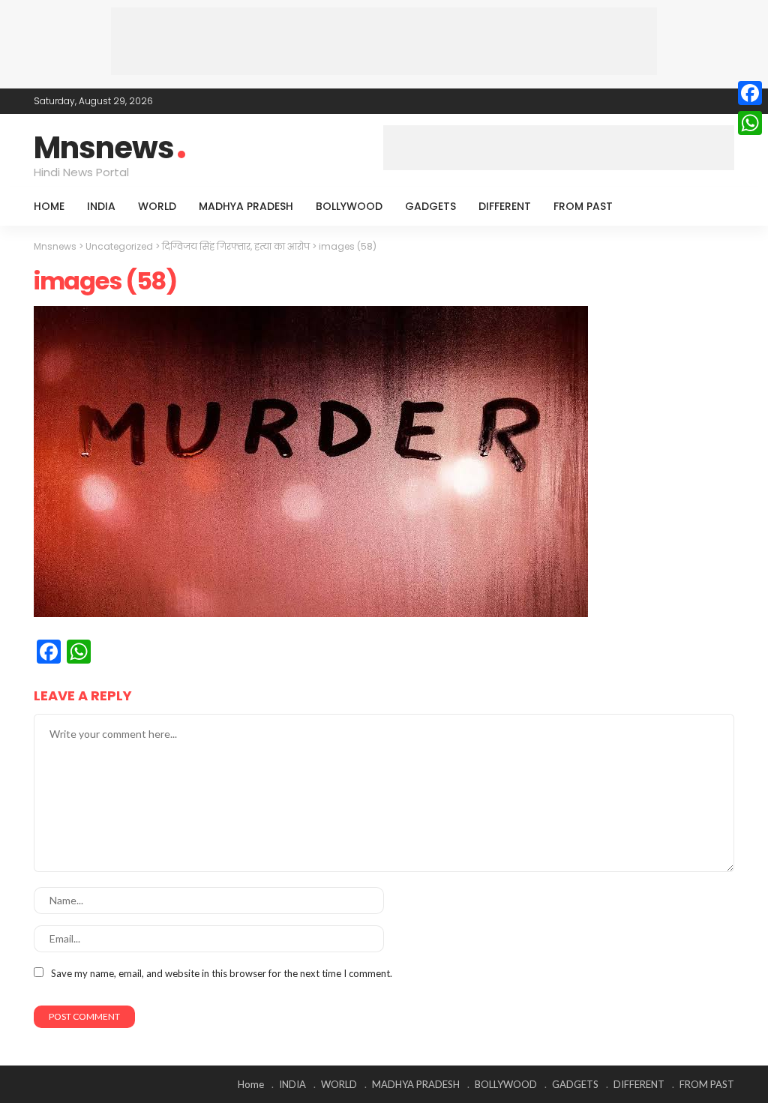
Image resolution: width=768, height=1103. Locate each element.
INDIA (101, 206)
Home (49, 206)
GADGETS (430, 206)
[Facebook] (750, 93)
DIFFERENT (504, 206)
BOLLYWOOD (349, 206)
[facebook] (666, 101)
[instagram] (724, 101)
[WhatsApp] (750, 123)
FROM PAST (583, 206)
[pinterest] (705, 101)
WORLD (157, 206)
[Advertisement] (384, 41)
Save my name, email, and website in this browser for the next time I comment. (221, 973)
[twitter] (685, 101)
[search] (714, 206)
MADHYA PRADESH (246, 206)
